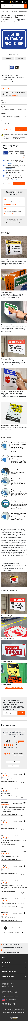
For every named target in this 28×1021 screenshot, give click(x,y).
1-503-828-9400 (13, 992)
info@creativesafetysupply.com (14, 223)
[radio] (20, 741)
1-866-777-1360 (13, 221)
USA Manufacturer (11, 999)
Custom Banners (6, 662)
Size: (2, 100)
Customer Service (8, 976)
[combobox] (14, 6)
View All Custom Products (13, 687)
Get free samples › (9, 214)
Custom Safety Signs (8, 616)
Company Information (9, 971)
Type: (2, 107)
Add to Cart (22, 129)
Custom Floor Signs (7, 639)
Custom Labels (6, 684)
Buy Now (6, 129)
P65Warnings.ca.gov (16, 138)
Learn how (14, 95)
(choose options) (9, 163)
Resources (5, 967)
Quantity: (3, 120)
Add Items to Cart (18, 183)
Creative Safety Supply (15, 1012)
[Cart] (26, 2)
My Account (6, 962)
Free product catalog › (10, 204)
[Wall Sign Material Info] (5, 107)
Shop (4, 958)
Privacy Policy (7, 1009)
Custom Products (9, 590)
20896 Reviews (9, 747)
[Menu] (2, 2)
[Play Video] (16, 68)
